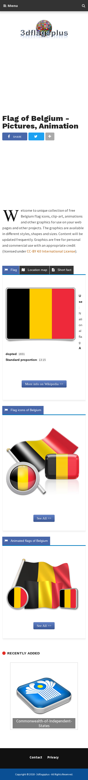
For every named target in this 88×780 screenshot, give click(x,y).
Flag (13, 270)
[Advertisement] (44, 73)
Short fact (63, 270)
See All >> (44, 518)
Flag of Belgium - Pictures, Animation (40, 122)
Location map (36, 270)
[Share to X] (36, 136)
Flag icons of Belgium (25, 410)
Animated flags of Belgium (28, 541)
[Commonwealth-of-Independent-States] (44, 696)
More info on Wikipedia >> (44, 384)
